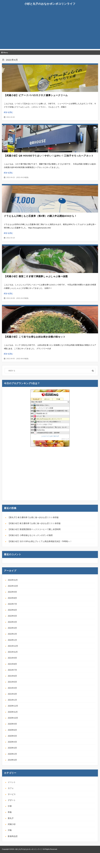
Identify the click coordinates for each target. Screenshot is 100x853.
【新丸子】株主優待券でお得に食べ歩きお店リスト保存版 (33, 517)
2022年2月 (12, 634)
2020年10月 (13, 718)
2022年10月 (13, 586)
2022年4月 (12, 622)
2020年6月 (12, 730)
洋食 (10, 830)
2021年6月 (12, 676)
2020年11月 (13, 712)
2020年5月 (12, 736)
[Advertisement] (50, 31)
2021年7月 (12, 670)
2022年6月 (12, 610)
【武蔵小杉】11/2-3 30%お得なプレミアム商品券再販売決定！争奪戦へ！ (40, 541)
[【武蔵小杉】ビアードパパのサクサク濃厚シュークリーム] (50, 78)
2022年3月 (12, 628)
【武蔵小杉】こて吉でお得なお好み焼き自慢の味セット (34, 336)
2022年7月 (12, 604)
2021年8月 (12, 664)
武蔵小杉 (12, 824)
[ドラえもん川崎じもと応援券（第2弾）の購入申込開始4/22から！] (50, 199)
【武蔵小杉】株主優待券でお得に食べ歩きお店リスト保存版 (34, 523)
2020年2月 (12, 754)
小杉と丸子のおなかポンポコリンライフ (50, 3)
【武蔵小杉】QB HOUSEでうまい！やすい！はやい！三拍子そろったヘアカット (49, 155)
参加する (64, 439)
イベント (12, 782)
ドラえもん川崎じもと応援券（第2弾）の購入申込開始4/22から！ (40, 216)
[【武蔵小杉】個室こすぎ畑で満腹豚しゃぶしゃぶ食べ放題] (50, 259)
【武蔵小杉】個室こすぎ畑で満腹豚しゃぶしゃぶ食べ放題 (36, 276)
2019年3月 (12, 760)
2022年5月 (12, 616)
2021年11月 (13, 652)
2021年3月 (12, 694)
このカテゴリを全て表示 (49, 436)
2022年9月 (12, 592)
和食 (10, 812)
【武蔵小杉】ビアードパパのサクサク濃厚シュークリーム (36, 95)
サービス (12, 794)
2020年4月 (12, 742)
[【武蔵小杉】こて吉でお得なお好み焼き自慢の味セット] (50, 319)
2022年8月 (12, 598)
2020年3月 (12, 748)
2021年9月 (12, 658)
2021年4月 (12, 688)
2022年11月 (13, 580)
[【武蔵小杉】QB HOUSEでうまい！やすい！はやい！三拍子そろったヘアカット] (50, 138)
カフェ (11, 788)
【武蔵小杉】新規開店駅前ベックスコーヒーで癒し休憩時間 (34, 529)
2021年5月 (12, 682)
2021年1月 (12, 700)
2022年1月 (12, 640)
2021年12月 (13, 646)
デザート (12, 800)
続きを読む (8, 112)
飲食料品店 (13, 836)
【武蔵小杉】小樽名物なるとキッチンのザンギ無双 (30, 535)
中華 (10, 806)
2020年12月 (13, 706)
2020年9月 (12, 724)
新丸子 (11, 818)
